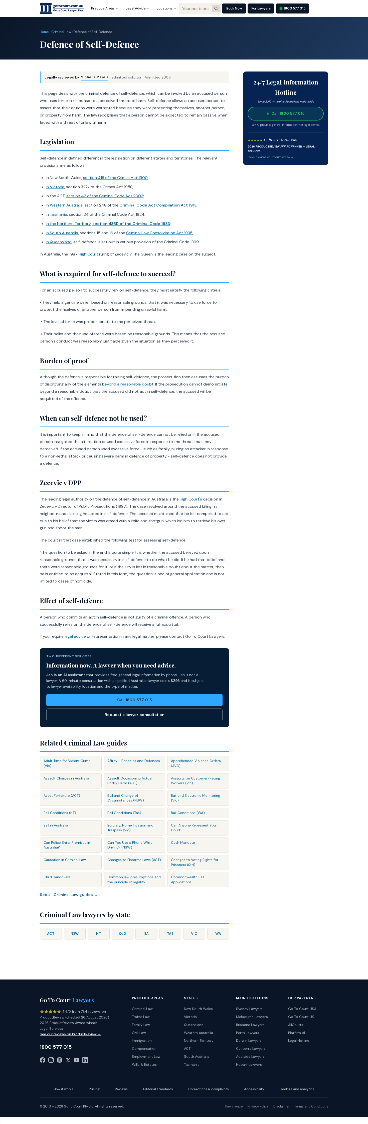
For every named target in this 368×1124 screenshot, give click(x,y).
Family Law (141, 1024)
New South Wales (198, 1008)
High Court (88, 254)
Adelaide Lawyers (250, 1056)
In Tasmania (56, 214)
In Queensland (59, 241)
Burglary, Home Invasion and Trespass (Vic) (130, 827)
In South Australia (62, 233)
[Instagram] (51, 1061)
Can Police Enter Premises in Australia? (67, 845)
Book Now (234, 8)
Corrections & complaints (208, 1089)
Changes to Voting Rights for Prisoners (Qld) (194, 862)
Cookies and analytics (297, 1089)
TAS (170, 933)
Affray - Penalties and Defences (133, 760)
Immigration (142, 1040)
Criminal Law (61, 32)
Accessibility (254, 1089)
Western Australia (198, 1032)
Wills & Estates (144, 1064)
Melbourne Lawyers (252, 1016)
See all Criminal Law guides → (69, 894)
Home (44, 32)
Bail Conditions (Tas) (124, 812)
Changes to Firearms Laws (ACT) (134, 860)
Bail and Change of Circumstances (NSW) (125, 798)
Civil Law (139, 1032)
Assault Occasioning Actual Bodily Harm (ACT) (129, 781)
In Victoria (55, 187)
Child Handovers (57, 877)
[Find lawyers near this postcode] (216, 8)
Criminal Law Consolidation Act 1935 (159, 233)
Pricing (94, 1089)
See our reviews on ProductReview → (270, 157)
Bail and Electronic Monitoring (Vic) (195, 798)
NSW (75, 933)
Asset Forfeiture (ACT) (62, 795)
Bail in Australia (56, 825)
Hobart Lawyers (249, 1064)
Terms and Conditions (311, 1106)
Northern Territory (199, 1040)
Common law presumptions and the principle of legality (134, 879)
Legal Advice (136, 8)
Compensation (144, 1048)
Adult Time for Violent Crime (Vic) (67, 763)
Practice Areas (103, 8)
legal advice (75, 636)
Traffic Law (141, 1016)
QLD (122, 933)
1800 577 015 (294, 8)
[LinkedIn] (85, 1061)
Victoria (190, 1016)
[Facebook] (42, 1061)
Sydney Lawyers (249, 1008)
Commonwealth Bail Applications (187, 879)
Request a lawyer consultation (134, 714)
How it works (63, 1089)
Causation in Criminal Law (65, 860)
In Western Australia (64, 205)
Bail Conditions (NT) (60, 812)
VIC (194, 933)
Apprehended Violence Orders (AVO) (196, 763)
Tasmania (192, 1064)
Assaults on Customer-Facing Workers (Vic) (195, 781)
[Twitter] (68, 1061)
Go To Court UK (301, 1016)
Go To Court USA (302, 1008)
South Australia (196, 1056)
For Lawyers (261, 8)
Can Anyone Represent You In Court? (195, 827)
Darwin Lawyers (249, 1040)
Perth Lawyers (247, 1032)
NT (98, 933)
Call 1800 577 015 (134, 699)
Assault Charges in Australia (66, 778)
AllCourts (295, 1024)
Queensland (194, 1024)
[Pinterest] (59, 1061)
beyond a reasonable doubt (127, 384)
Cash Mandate (183, 842)
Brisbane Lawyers (250, 1024)
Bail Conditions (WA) (188, 812)
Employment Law (146, 1056)
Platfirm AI (296, 1032)
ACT (50, 933)
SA (146, 933)
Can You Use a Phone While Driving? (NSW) (129, 845)
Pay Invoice (234, 1106)
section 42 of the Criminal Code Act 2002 (104, 195)
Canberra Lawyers (251, 1048)
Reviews (121, 1089)
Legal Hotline (298, 1040)
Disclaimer (281, 1106)
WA (218, 933)
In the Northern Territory (68, 223)
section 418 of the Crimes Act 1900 (115, 177)
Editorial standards (158, 1089)
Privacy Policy (258, 1106)
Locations (164, 8)
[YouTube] (76, 1061)
